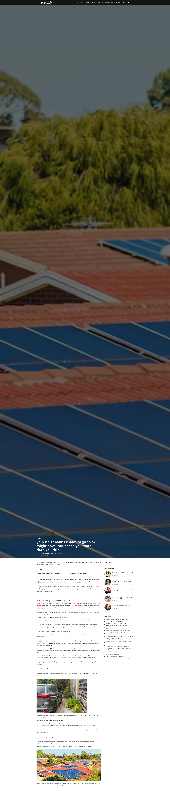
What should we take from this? (79, 573)
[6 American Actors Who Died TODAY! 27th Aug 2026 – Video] (107, 574)
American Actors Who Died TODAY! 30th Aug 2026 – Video (118, 656)
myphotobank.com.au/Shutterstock (45, 633)
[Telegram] (46, 555)
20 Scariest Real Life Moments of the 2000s (115, 621)
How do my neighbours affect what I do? (49, 573)
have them (94, 603)
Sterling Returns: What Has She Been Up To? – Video (117, 619)
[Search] (132, 2)
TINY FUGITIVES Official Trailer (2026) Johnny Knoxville (117, 658)
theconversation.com (81, 785)
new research (96, 586)
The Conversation (46, 553)
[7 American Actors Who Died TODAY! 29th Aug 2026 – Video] (107, 590)
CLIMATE (39, 538)
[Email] (47, 555)
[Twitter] (43, 555)
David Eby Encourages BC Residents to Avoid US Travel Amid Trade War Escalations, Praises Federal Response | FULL (122, 581)
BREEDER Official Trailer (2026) (112, 654)
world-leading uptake (83, 595)
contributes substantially (77, 605)
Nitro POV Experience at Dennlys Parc (114, 651)
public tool (44, 725)
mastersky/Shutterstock (43, 718)
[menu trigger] (38, 2)
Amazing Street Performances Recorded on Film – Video (118, 630)
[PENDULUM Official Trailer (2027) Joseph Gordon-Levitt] (107, 607)
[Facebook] (41, 555)
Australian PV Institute (42, 608)
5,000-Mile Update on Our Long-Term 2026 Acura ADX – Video (119, 636)
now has (39, 605)
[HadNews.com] (46, 2)
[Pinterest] (44, 555)
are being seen (44, 675)
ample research (45, 586)
